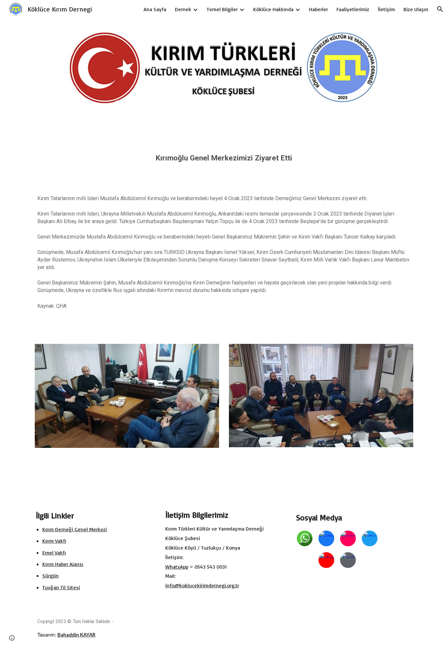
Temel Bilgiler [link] (222, 9)
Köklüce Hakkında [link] (273, 9)
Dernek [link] (183, 9)
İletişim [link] (386, 9)
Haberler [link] (318, 9)
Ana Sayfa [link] (155, 9)
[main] (224, 154)
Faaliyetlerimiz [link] (352, 9)
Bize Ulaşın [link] (415, 9)
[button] (440, 9)
